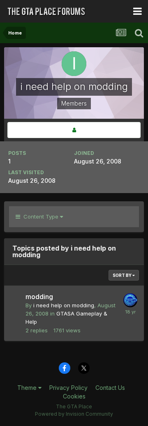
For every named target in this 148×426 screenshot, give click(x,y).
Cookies (74, 396)
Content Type (40, 216)
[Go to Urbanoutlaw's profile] (130, 300)
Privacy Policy (68, 387)
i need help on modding (63, 305)
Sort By (122, 275)
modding (39, 296)
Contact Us (110, 387)
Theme (27, 387)
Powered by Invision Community (74, 414)
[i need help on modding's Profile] (74, 130)
